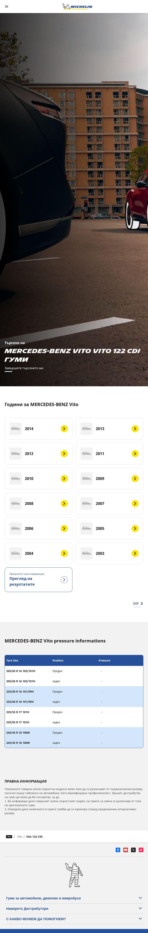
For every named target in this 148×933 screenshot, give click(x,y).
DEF (136, 603)
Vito (19, 836)
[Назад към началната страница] (77, 6)
